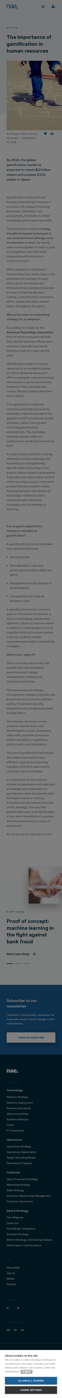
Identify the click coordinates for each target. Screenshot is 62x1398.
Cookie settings (31, 1390)
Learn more (26, 1371)
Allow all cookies (31, 1381)
